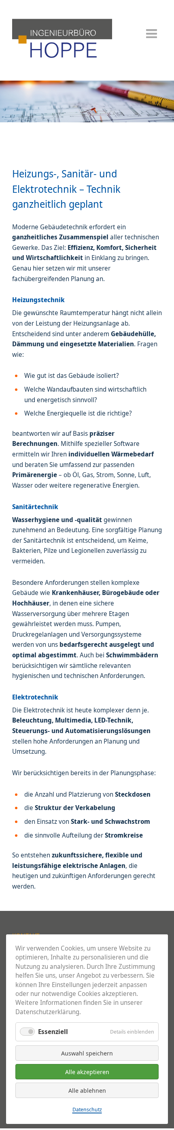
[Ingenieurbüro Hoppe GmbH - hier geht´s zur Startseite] (62, 59)
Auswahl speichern (87, 1053)
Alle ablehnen (87, 1090)
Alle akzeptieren (87, 1072)
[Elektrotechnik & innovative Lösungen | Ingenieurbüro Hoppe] (87, 119)
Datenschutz (87, 1109)
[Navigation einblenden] (151, 36)
